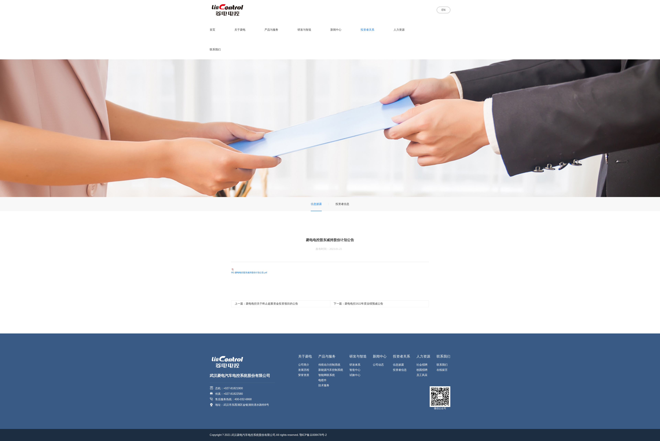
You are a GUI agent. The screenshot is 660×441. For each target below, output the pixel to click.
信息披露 (316, 204)
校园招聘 (421, 369)
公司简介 (303, 364)
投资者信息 (342, 204)
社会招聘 (421, 364)
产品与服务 (271, 29)
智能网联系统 (326, 375)
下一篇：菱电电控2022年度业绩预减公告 (358, 303)
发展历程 (303, 369)
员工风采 (421, 375)
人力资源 (399, 29)
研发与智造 (304, 29)
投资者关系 (367, 29)
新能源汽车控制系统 (330, 369)
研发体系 (354, 364)
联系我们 (215, 49)
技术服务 (323, 385)
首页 (212, 29)
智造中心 (354, 369)
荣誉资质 (303, 375)
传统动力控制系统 (329, 364)
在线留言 (442, 369)
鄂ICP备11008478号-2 (313, 434)
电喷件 (322, 380)
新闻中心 (335, 29)
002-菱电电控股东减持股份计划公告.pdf (249, 272)
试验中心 (354, 375)
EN (444, 9)
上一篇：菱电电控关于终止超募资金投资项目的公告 (266, 303)
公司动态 (378, 364)
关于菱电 (239, 29)
